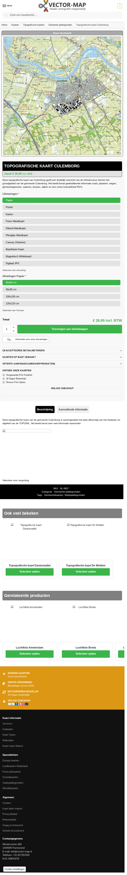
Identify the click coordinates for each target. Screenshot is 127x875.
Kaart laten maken (12, 808)
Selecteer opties (30, 571)
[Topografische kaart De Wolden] (85, 541)
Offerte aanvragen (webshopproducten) (28, 363)
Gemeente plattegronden (60, 25)
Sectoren (7, 723)
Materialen (8, 740)
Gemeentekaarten (53, 495)
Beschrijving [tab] (45, 409)
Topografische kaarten (33, 25)
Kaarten (15, 25)
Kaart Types (9, 734)
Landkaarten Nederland (15, 766)
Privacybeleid (9, 814)
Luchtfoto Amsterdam (29, 647)
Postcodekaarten (11, 771)
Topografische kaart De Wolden (86, 565)
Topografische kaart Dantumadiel (29, 565)
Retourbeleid (9, 819)
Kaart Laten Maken (12, 746)
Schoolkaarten (10, 777)
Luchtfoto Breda (86, 647)
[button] (119, 6)
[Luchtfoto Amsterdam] (29, 624)
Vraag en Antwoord (12, 825)
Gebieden (7, 729)
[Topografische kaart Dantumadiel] (29, 541)
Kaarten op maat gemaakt (19, 357)
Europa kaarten (10, 760)
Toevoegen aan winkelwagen (70, 329)
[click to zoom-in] (62, 95)
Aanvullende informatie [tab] (73, 409)
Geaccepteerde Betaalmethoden (23, 350)
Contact (6, 803)
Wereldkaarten (10, 788)
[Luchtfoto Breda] (85, 624)
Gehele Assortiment (13, 830)
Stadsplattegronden (74, 495)
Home (4, 25)
